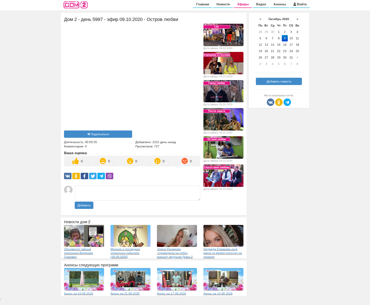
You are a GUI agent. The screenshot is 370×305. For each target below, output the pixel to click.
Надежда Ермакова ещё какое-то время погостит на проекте (222, 253)
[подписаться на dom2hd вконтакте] (271, 102)
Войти (301, 4)
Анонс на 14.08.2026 (218, 293)
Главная (202, 4)
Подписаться (100, 134)
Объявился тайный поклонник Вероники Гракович (78, 253)
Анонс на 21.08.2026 (125, 293)
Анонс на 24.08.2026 (78, 293)
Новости (223, 4)
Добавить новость (279, 81)
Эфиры (243, 4)
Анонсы (279, 4)
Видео (261, 4)
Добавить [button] (84, 205)
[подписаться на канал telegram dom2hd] (287, 102)
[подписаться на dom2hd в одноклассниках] (279, 102)
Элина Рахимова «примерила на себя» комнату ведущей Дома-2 (175, 253)
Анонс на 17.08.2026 (171, 293)
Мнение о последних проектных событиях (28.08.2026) (125, 253)
